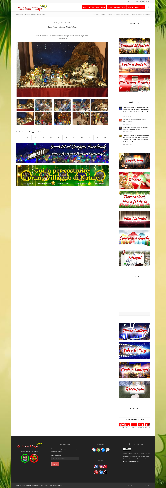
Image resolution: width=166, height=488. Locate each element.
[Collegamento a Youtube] (137, 1)
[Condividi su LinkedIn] (51, 137)
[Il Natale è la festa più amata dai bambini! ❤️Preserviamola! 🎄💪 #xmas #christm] (145, 285)
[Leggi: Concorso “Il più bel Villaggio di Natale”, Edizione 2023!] (120, 120)
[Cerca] (148, 7)
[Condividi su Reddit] (74, 137)
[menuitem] (84, 7)
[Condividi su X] (27, 137)
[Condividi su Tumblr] (58, 137)
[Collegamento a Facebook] (128, 1)
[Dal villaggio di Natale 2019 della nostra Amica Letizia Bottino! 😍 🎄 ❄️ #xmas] (124, 296)
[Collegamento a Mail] (143, 1)
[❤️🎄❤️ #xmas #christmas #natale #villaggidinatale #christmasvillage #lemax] (145, 307)
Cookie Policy (59, 485)
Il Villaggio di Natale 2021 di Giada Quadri (30, 14)
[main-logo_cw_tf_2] (32, 7)
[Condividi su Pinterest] (43, 137)
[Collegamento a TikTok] (148, 1)
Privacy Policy (52, 485)
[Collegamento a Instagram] (131, 1)
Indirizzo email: (56, 455)
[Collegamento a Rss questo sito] (140, 1)
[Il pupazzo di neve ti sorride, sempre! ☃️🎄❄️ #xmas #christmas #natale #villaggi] (134, 285)
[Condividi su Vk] (66, 137)
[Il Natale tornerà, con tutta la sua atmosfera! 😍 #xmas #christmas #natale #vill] (134, 296)
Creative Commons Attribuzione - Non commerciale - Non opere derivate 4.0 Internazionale (136, 458)
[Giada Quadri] (62, 69)
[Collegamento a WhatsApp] (145, 1)
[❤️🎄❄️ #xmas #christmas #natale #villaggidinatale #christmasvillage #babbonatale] (145, 296)
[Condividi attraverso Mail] (82, 137)
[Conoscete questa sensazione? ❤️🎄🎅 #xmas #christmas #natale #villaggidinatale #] (124, 285)
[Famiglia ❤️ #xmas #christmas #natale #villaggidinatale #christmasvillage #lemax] (134, 307)
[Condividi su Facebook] (20, 137)
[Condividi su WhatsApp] (35, 137)
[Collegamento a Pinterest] (134, 1)
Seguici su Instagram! (134, 314)
